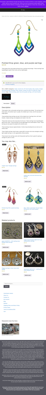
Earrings (13, 90)
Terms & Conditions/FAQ (9, 309)
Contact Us (6, 297)
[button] (42, 20)
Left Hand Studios (36, 92)
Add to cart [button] (27, 181)
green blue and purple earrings (24, 92)
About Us (6, 295)
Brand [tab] (12, 103)
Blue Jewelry (36, 88)
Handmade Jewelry (8, 293)
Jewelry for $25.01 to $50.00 (16, 16)
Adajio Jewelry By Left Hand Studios (23, 88)
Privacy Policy (7, 307)
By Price (7, 16)
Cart (5, 311)
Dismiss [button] (26, 6)
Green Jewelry (19, 90)
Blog (5, 301)
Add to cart (9, 76)
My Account (6, 299)
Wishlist (5, 303)
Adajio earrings (12, 92)
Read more (5, 170)
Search (6, 286)
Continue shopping (9, 84)
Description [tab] (6, 103)
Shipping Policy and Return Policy (12, 305)
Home (3, 16)
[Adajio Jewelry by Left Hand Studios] (6, 97)
